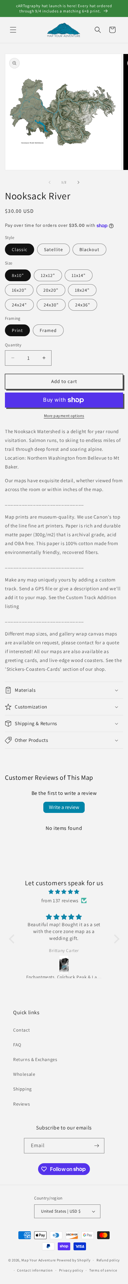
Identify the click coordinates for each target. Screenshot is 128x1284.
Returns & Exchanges (35, 1059)
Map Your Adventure (38, 1260)
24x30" (51, 305)
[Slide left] (49, 182)
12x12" (48, 275)
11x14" (79, 275)
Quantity (13, 345)
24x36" (82, 305)
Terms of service (103, 1270)
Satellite (53, 249)
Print (17, 330)
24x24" (19, 305)
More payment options (64, 415)
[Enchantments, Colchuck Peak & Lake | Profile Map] (64, 965)
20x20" (50, 290)
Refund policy (108, 1260)
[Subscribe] (97, 1145)
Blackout (89, 249)
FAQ (17, 1045)
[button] (13, 30)
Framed (48, 330)
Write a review (64, 807)
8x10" (18, 275)
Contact (21, 1030)
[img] (64, 891)
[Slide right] (78, 182)
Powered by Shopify (74, 1260)
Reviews (21, 1104)
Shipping (22, 1089)
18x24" (82, 290)
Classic (19, 249)
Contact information (35, 1270)
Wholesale (24, 1074)
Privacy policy (71, 1270)
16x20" (19, 290)
